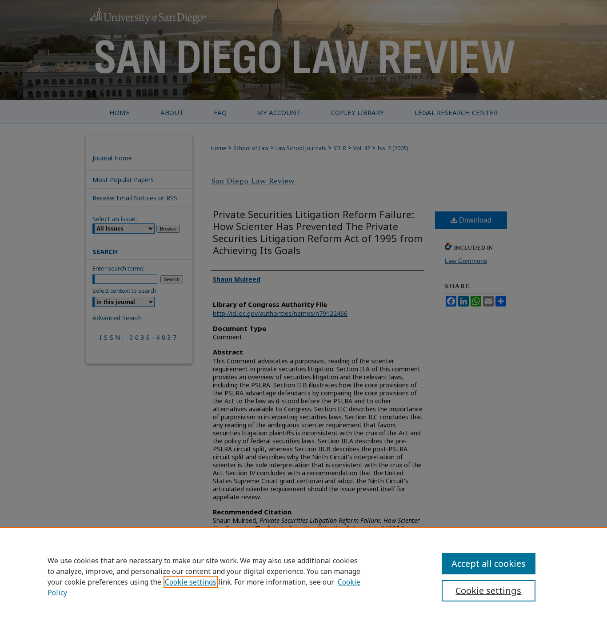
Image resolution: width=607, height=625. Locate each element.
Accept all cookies (488, 563)
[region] (303, 576)
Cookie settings (190, 582)
